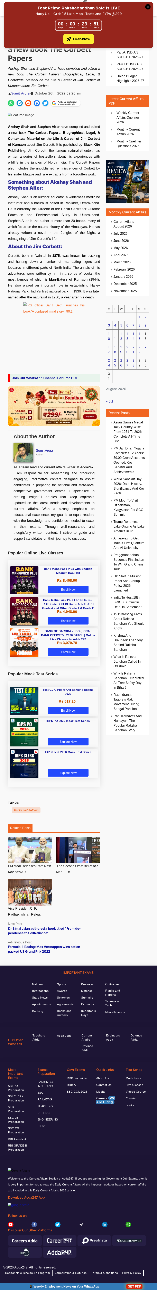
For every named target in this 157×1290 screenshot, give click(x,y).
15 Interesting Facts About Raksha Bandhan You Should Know (129, 621)
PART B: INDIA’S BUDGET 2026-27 (130, 67)
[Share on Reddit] (28, 103)
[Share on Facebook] (37, 103)
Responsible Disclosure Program (27, 1272)
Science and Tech (113, 1003)
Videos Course (136, 1091)
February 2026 (124, 269)
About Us (102, 1078)
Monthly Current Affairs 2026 (128, 132)
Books (130, 1105)
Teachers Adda (39, 1037)
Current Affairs (87, 1037)
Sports (61, 984)
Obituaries (112, 984)
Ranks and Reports (112, 992)
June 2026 (121, 240)
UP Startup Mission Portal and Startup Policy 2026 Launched (127, 583)
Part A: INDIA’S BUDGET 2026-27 (130, 55)
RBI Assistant (17, 1139)
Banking (37, 1011)
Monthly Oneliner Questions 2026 (129, 144)
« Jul (109, 401)
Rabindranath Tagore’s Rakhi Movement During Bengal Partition (126, 702)
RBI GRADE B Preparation (17, 1147)
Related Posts (20, 828)
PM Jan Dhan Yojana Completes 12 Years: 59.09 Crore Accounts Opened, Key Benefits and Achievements (129, 460)
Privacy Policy (131, 1272)
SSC (40, 1092)
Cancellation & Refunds (71, 1272)
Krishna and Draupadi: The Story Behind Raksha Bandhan (128, 642)
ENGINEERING (47, 1119)
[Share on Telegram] (20, 103)
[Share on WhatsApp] (11, 103)
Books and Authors (26, 810)
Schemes (63, 997)
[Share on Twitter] (45, 103)
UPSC (41, 1126)
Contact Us (103, 1084)
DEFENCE (44, 1113)
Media (100, 1091)
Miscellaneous (115, 1012)
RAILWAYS (44, 1099)
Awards (62, 990)
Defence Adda (87, 1048)
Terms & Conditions (104, 1272)
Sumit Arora (20, 93)
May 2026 (120, 248)
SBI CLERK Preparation (16, 1098)
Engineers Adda (113, 1037)
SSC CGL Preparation (16, 1130)
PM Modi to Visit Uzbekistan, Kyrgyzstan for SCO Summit (128, 507)
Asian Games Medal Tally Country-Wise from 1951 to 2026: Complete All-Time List (128, 432)
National (37, 984)
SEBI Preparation (16, 1109)
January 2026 (123, 276)
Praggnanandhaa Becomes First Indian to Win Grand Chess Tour (128, 562)
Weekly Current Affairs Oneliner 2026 (128, 117)
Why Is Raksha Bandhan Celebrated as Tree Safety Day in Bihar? (128, 680)
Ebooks (131, 1098)
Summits (87, 997)
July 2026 (120, 233)
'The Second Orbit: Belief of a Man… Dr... (77, 869)
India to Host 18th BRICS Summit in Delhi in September (127, 602)
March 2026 (122, 262)
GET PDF (134, 1286)
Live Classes (134, 1084)
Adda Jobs (64, 1035)
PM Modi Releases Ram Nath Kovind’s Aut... (29, 869)
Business (87, 984)
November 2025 (125, 291)
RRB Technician (78, 1078)
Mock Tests (133, 1078)
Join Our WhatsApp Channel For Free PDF (45, 378)
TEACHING (45, 1106)
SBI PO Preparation (16, 1088)
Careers (105, 1100)
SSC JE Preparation (16, 1119)
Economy (87, 1004)
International (40, 990)
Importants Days (88, 1013)
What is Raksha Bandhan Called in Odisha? (127, 661)
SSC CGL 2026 (77, 1091)
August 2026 (123, 224)
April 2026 (120, 255)
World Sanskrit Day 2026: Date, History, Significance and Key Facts (129, 486)
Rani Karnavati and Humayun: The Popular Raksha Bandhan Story (127, 723)
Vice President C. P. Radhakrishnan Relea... (25, 911)
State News (40, 997)
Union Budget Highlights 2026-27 (130, 78)
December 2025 (125, 284)
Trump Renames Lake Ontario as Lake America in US (129, 526)
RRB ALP (73, 1084)
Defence (87, 990)
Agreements (65, 1004)
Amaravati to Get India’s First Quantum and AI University (128, 543)
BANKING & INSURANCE (46, 1084)
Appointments (41, 1004)
